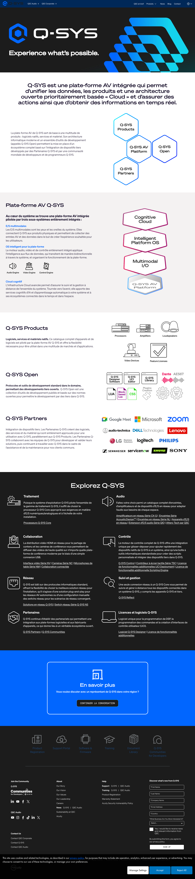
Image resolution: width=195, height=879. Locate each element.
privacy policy (159, 841)
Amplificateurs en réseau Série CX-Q (136, 515)
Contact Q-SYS (17, 842)
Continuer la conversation (97, 703)
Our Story (60, 786)
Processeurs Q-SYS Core (37, 523)
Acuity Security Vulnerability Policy (117, 803)
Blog (169, 4)
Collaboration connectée (55, 566)
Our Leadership (63, 799)
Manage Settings (138, 870)
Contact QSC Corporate (21, 838)
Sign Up (166, 847)
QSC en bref (139, 4)
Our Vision (61, 790)
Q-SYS (14, 786)
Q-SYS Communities (53, 632)
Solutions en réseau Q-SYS (38, 604)
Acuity (59, 816)
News (162, 4)
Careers (59, 803)
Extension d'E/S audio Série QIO (147, 523)
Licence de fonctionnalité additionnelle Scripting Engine (153, 568)
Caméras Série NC (62, 563)
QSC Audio (16, 813)
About (59, 781)
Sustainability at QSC (65, 812)
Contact (177, 4)
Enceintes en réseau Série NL (154, 519)
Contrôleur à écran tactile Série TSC (156, 563)
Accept (159, 870)
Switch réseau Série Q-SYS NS (71, 604)
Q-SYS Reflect (126, 597)
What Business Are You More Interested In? (166, 819)
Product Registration (111, 794)
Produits (149, 4)
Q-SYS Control (127, 563)
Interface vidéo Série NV (36, 563)
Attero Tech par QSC (177, 523)
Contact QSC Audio (19, 847)
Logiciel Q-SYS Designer (132, 632)
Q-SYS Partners (31, 632)
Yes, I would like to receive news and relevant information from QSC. (169, 831)
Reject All (181, 870)
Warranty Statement (111, 799)
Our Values (61, 794)
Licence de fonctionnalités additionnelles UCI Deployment (153, 565)
